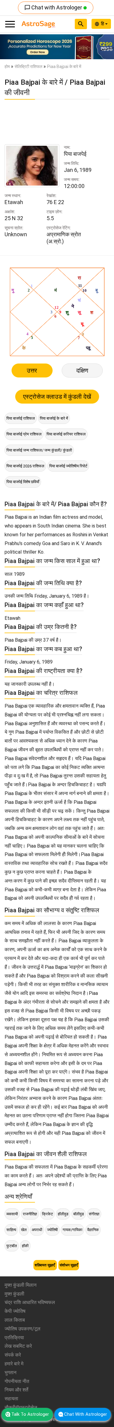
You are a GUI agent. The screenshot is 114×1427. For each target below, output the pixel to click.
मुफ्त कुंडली (14, 1294)
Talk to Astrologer (30, 1414)
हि (103, 23)
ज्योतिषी (52, 1229)
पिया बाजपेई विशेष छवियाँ (22, 482)
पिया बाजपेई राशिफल (20, 418)
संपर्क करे (13, 1355)
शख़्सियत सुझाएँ (45, 1265)
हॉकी (25, 1246)
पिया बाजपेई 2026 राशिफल (25, 466)
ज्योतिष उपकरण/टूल (22, 1329)
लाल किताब (15, 1320)
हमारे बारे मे (14, 1364)
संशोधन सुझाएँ (69, 1265)
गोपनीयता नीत (17, 1381)
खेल (24, 1229)
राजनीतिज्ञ (30, 1214)
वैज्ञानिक (93, 1229)
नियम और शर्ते (16, 1390)
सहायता (11, 1398)
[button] (8, 46)
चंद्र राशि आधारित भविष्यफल (30, 1302)
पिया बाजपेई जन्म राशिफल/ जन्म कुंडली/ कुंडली (39, 450)
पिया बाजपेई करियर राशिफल (66, 434)
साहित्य (11, 1229)
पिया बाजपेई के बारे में (54, 418)
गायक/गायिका (72, 1229)
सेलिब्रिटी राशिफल (28, 66)
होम (7, 66)
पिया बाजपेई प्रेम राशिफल (24, 434)
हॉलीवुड (63, 1214)
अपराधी (37, 1229)
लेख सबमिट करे (18, 1346)
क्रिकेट (47, 1214)
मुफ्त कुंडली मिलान (20, 1285)
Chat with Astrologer (53, 7)
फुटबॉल (11, 1246)
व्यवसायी (12, 1214)
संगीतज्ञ (94, 1214)
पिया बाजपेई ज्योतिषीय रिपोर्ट (68, 466)
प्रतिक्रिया (14, 1337)
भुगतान (10, 1372)
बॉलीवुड (78, 1214)
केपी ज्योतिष (15, 1311)
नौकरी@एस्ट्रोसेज (21, 1407)
